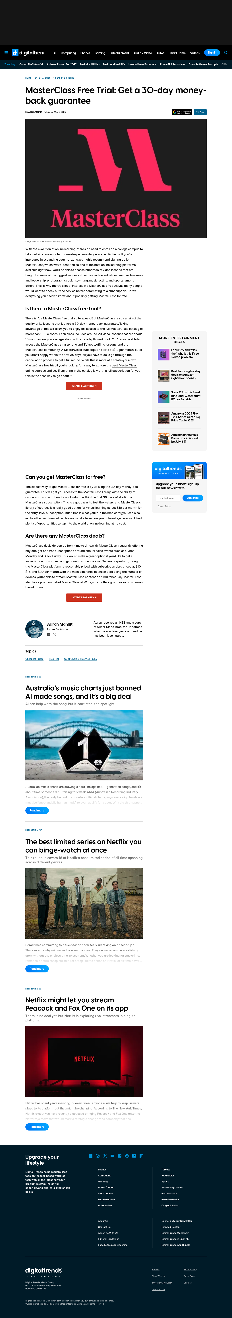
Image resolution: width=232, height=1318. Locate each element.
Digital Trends (24, 57)
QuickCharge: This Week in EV (80, 658)
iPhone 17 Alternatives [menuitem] (172, 64)
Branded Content (171, 1226)
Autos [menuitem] (160, 53)
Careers (156, 1269)
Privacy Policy (164, 506)
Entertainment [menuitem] (119, 53)
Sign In (212, 53)
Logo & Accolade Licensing (113, 1244)
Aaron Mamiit (35, 112)
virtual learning (96, 507)
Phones (102, 1170)
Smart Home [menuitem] (177, 53)
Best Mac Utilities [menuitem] (90, 64)
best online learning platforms (115, 265)
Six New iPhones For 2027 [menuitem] (61, 64)
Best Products (169, 1193)
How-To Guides (170, 1199)
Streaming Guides (172, 1188)
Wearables (167, 1176)
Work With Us (158, 1276)
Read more (37, 811)
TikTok (119, 1156)
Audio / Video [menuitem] (143, 53)
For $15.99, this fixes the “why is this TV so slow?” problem (185, 353)
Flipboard (141, 1156)
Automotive (105, 1205)
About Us (103, 1220)
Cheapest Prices (34, 658)
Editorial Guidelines (108, 1238)
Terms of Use (158, 1289)
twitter (54, 634)
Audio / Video (106, 1188)
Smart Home (105, 1193)
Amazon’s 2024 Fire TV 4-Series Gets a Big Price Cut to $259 (185, 417)
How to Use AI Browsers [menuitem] (142, 64)
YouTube (112, 1156)
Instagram (98, 1156)
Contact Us (104, 1226)
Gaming (103, 1182)
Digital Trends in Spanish (175, 1238)
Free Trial (54, 658)
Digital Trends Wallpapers (175, 1232)
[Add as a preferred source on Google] (182, 112)
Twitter (105, 1156)
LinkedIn (134, 1156)
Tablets (165, 1170)
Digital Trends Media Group (45, 1303)
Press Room (189, 1276)
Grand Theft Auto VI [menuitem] (31, 64)
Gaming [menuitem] (100, 53)
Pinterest (127, 1156)
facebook (48, 634)
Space (165, 1182)
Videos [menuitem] (195, 53)
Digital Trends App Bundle (175, 1244)
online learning (65, 249)
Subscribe (193, 498)
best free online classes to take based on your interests (80, 518)
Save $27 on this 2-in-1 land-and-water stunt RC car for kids (185, 395)
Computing (104, 1176)
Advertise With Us (108, 1232)
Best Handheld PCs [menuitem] (114, 64)
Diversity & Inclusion (162, 1282)
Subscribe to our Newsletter (176, 1220)
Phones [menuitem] (85, 53)
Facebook (90, 1156)
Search (225, 52)
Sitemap (188, 1282)
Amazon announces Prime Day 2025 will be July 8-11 (184, 438)
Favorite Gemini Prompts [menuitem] (203, 64)
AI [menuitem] (54, 53)
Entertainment (106, 1199)
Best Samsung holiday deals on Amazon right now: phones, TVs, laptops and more (186, 376)
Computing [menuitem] (68, 53)
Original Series (170, 1205)
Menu (6, 52)
